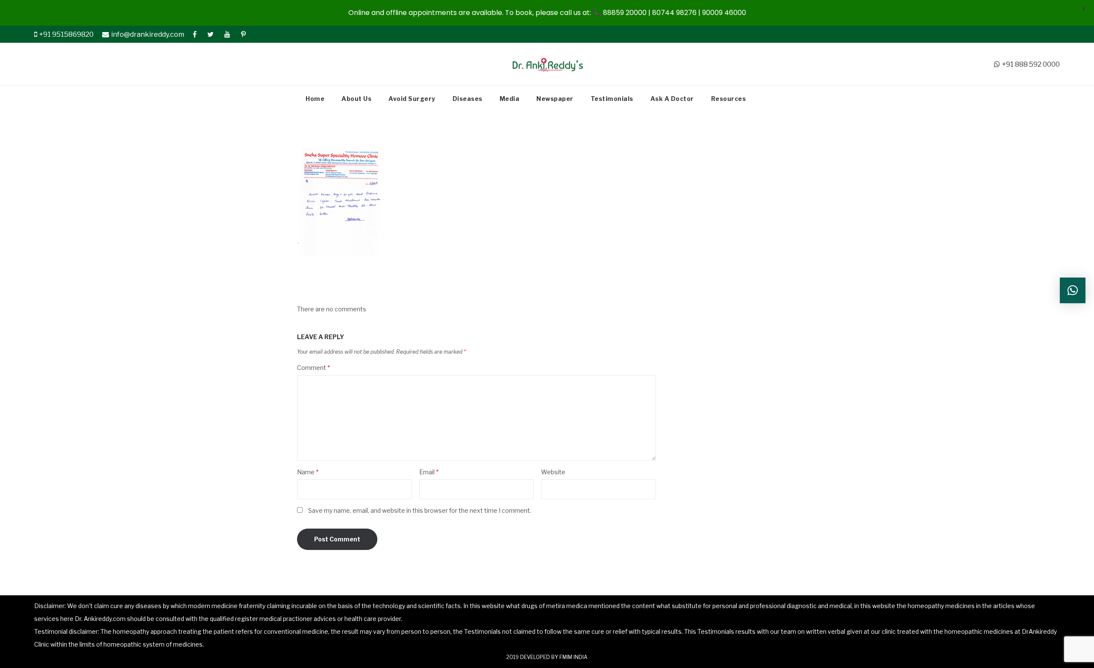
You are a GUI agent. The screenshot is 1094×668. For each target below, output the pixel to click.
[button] (1072, 290)
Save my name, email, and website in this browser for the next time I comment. (419, 510)
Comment (313, 367)
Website (553, 472)
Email (428, 472)
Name (307, 472)
